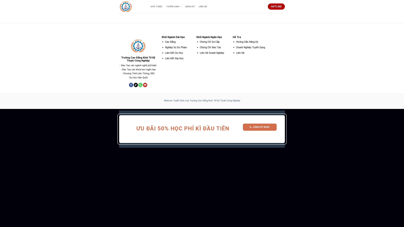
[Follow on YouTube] (145, 85)
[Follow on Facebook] (131, 85)
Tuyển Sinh (172, 6)
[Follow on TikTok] (136, 85)
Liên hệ (203, 6)
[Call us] (140, 85)
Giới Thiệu (156, 6)
